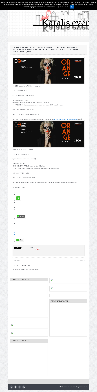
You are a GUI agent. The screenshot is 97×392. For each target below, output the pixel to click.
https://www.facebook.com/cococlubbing (65, 119)
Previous (16, 260)
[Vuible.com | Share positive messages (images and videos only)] (18, 200)
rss (23, 387)
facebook (15, 387)
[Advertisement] (29, 298)
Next (82, 260)
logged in (24, 270)
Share (31, 248)
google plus (19, 387)
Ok (72, 7)
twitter (11, 387)
